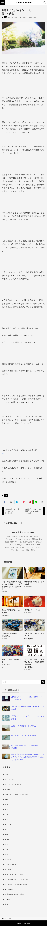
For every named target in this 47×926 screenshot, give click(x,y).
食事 (6, 804)
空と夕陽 (8, 869)
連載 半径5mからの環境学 (14, 894)
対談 (6, 849)
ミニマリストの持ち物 (13, 785)
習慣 (5, 17)
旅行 (6, 844)
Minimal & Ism (24, 2)
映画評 (7, 839)
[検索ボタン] (44, 2)
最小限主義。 (10, 889)
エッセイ (8, 859)
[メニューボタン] (2, 2)
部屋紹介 (8, 790)
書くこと (8, 824)
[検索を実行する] (43, 682)
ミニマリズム (10, 780)
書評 (6, 834)
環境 (6, 819)
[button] (4, 502)
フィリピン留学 (10, 864)
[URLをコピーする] (42, 502)
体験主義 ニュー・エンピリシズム (18, 795)
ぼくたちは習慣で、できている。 (17, 879)
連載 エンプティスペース (14, 874)
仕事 (6, 814)
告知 (6, 904)
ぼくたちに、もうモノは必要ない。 (18, 884)
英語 (6, 854)
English (7, 899)
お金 (6, 775)
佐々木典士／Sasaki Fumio (23, 532)
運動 (6, 809)
